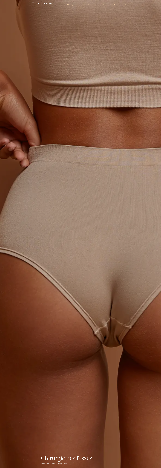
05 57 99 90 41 (125, 1)
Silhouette (54, 463)
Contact (125, 5)
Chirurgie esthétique (45, 463)
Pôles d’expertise (71, 5)
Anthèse (57, 5)
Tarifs (114, 5)
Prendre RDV (116, 1)
